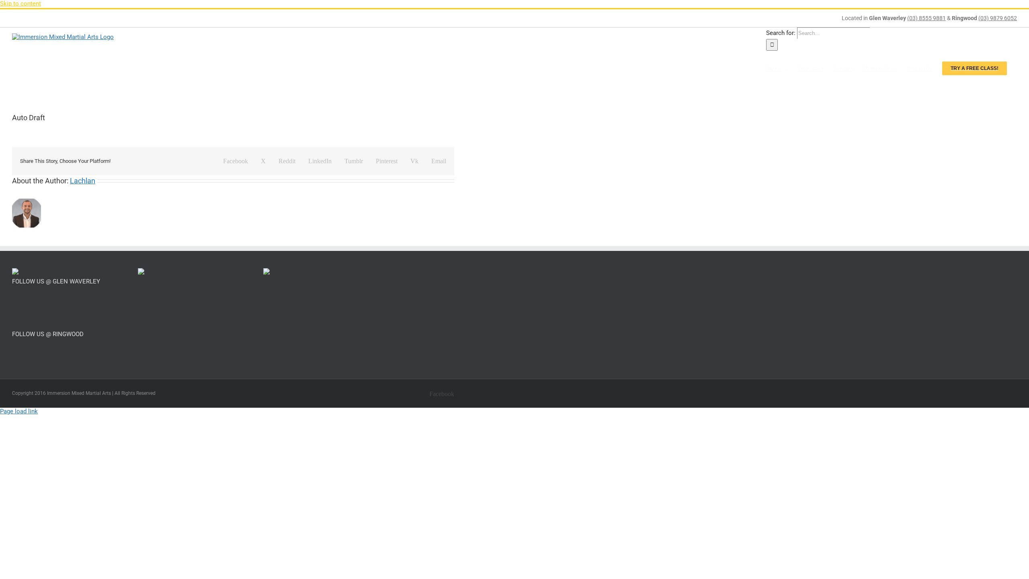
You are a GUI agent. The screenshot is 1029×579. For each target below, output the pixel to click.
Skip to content (20, 3)
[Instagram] (25, 301)
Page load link (19, 411)
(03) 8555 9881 (926, 18)
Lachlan (82, 181)
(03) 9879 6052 (997, 18)
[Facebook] (14, 301)
